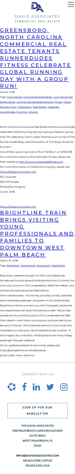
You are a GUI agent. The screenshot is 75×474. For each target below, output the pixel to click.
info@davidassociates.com (37, 455)
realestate (53, 106)
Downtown (43, 265)
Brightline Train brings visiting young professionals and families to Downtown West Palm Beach (37, 234)
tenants (33, 111)
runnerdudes (7, 111)
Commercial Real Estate (37, 96)
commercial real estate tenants (34, 101)
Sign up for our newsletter (37, 410)
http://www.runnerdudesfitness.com (41, 161)
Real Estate (39, 106)
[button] (71, 4)
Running (21, 111)
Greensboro (25, 106)
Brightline (13, 265)
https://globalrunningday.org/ (18, 171)
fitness (58, 101)
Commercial (14, 96)
